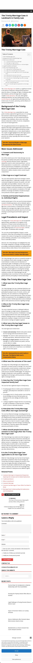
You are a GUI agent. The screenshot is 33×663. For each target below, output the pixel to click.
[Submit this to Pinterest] (19, 25)
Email (3, 539)
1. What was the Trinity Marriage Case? (13, 69)
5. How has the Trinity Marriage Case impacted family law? (18, 76)
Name (3, 535)
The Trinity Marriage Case (9, 56)
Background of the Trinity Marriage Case (12, 58)
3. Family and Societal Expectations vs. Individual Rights (17, 64)
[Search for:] (16, 576)
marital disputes (6, 99)
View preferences (16, 659)
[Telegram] (16, 25)
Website (4, 544)
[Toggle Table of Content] (28, 54)
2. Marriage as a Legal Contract (12, 63)
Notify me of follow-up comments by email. (14, 553)
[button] (30, 638)
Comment (4, 523)
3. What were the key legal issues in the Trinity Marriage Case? (17, 73)
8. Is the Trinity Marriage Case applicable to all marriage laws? (17, 84)
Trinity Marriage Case (10, 88)
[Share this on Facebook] (7, 25)
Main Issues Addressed (8, 60)
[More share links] (25, 25)
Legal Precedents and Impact (10, 66)
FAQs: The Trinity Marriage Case (10, 67)
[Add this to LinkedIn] (22, 25)
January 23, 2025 (6, 21)
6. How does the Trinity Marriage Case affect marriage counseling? (17, 78)
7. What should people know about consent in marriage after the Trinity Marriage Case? (17, 81)
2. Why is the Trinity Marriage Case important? (15, 70)
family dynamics (10, 95)
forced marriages (19, 227)
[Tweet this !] (10, 25)
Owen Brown (16, 21)
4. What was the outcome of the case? (13, 75)
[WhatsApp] (13, 25)
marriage (4, 161)
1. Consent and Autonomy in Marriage (13, 61)
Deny (16, 655)
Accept (16, 650)
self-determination (7, 204)
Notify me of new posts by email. (11, 555)
